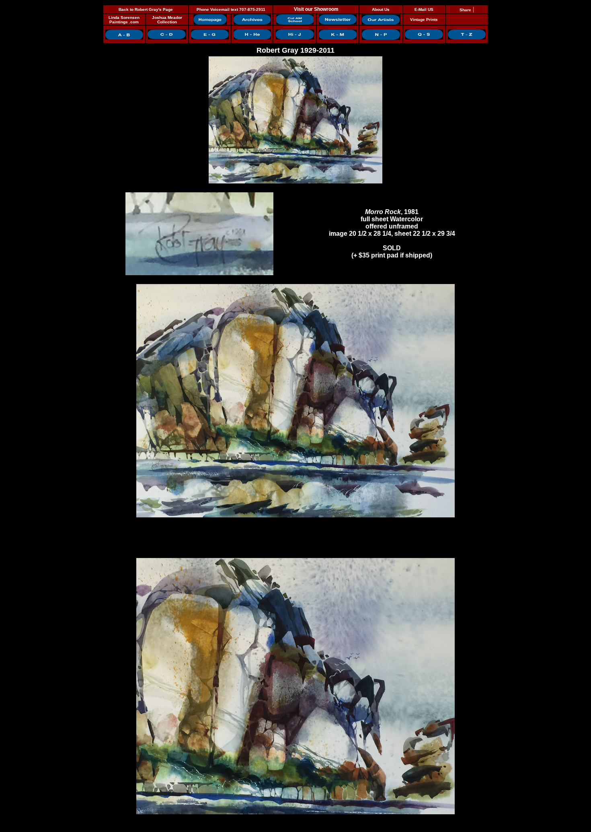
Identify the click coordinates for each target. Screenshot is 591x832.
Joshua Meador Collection (167, 19)
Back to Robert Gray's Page (146, 9)
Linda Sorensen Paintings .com (124, 19)
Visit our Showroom (316, 9)
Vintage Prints (424, 19)
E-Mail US (424, 9)
